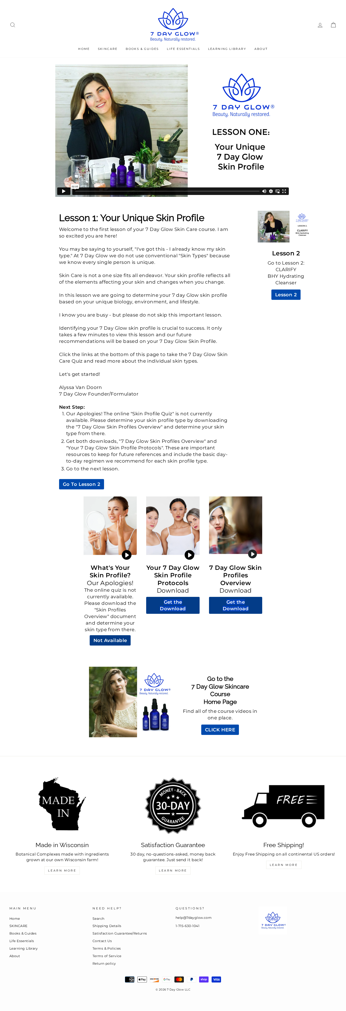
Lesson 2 (286, 294)
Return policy (104, 963)
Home (84, 49)
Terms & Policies (107, 948)
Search (99, 918)
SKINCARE (108, 49)
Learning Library (227, 49)
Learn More (62, 870)
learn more (284, 865)
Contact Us (102, 941)
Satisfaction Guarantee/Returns (120, 933)
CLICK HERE (220, 730)
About (261, 49)
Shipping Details (107, 926)
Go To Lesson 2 (81, 484)
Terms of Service (107, 956)
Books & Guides (142, 49)
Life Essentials (183, 49)
